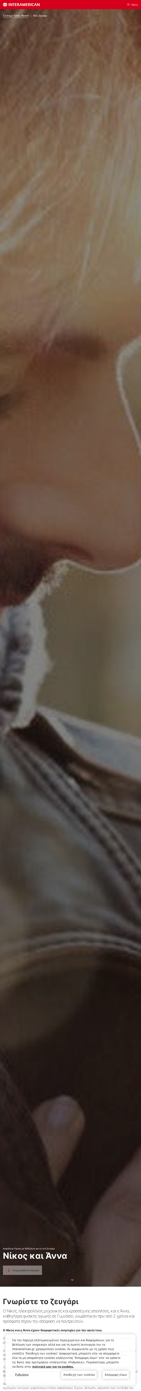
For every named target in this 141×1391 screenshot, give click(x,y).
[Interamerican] (21, 4)
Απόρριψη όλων (116, 1374)
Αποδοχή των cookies (79, 1374)
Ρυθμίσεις (22, 1374)
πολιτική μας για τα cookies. (53, 1366)
